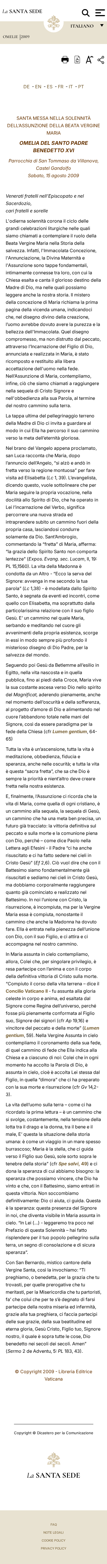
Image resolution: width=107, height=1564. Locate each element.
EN (38, 86)
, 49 (72, 1163)
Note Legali (53, 1532)
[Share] (102, 61)
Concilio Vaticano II (27, 991)
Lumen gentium (70, 731)
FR (60, 86)
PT (81, 86)
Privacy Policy (53, 1548)
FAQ (54, 1525)
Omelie (11, 36)
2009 (25, 36)
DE (26, 86)
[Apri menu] (99, 13)
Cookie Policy (53, 1540)
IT (71, 86)
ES (50, 86)
